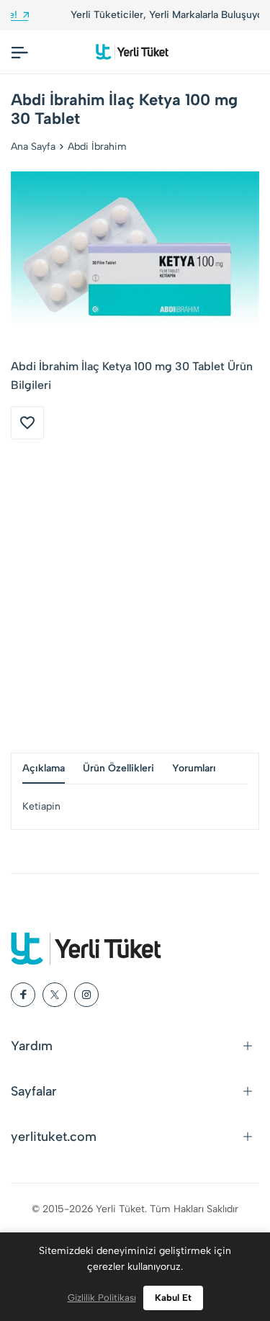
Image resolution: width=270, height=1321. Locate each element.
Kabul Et (173, 1297)
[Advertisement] (135, 596)
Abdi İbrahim (97, 146)
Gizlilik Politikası (102, 1297)
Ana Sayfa (33, 146)
